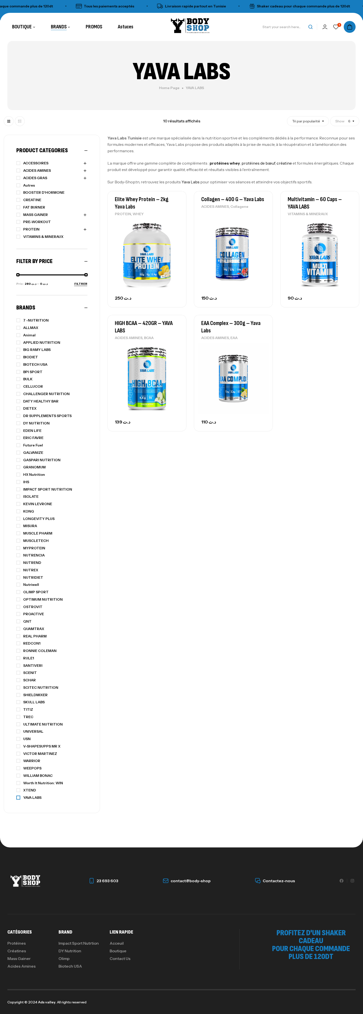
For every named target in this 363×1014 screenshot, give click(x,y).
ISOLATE (31, 496)
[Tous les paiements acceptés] (65, 6)
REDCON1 (31, 643)
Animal (29, 335)
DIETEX (30, 408)
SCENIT (30, 672)
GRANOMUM (34, 467)
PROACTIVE (33, 614)
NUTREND (32, 562)
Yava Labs (191, 181)
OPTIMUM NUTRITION (43, 599)
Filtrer (80, 284)
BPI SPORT (32, 372)
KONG (28, 511)
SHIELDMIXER (35, 695)
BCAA (149, 338)
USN (27, 739)
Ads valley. (47, 1002)
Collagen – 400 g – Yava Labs (232, 199)
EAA (234, 338)
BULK (28, 379)
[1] (336, 27)
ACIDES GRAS (35, 178)
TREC (28, 717)
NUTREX (30, 570)
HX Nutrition (34, 474)
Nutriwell (31, 584)
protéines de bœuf (258, 163)
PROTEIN (123, 214)
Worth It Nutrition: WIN (43, 783)
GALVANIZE (33, 452)
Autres (29, 185)
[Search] (310, 27)
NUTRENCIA (34, 555)
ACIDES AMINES (215, 206)
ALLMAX (30, 327)
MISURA (30, 526)
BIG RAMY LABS (37, 349)
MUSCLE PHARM (37, 533)
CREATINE (32, 200)
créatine (284, 163)
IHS (26, 482)
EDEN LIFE (32, 430)
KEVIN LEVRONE (37, 504)
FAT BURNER (34, 207)
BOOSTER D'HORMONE (43, 192)
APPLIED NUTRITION (41, 342)
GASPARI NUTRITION (41, 460)
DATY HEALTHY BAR (41, 401)
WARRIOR (31, 761)
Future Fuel (33, 445)
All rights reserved (71, 1002)
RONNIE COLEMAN (40, 651)
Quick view (174, 235)
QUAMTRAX (33, 629)
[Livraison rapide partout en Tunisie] (146, 6)
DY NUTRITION (36, 423)
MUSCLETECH (36, 540)
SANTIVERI (32, 665)
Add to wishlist (174, 224)
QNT (27, 621)
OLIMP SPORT (36, 592)
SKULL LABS (34, 702)
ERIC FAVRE (33, 438)
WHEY (138, 214)
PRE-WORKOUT (37, 222)
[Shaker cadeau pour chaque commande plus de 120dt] (238, 6)
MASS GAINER (35, 214)
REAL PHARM (35, 636)
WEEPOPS (32, 768)
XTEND (29, 790)
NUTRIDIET (33, 577)
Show (339, 121)
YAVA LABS (32, 797)
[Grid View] (9, 121)
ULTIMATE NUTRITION (43, 724)
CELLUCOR (33, 386)
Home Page (169, 88)
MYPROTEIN (34, 548)
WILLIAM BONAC (38, 775)
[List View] (20, 121)
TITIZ (28, 709)
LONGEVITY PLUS (39, 519)
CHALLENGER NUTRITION (46, 394)
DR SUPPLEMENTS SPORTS (47, 416)
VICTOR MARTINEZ (40, 753)
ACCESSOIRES (35, 163)
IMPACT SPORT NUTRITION (47, 489)
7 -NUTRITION (36, 320)
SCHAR (29, 680)
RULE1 (28, 658)
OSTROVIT (32, 607)
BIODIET (30, 357)
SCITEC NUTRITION (40, 687)
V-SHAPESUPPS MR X (41, 746)
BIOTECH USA (35, 364)
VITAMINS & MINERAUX (308, 214)
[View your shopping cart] (350, 27)
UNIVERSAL (33, 731)
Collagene (239, 206)
